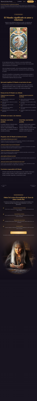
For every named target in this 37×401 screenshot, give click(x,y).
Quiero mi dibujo (30, 1)
